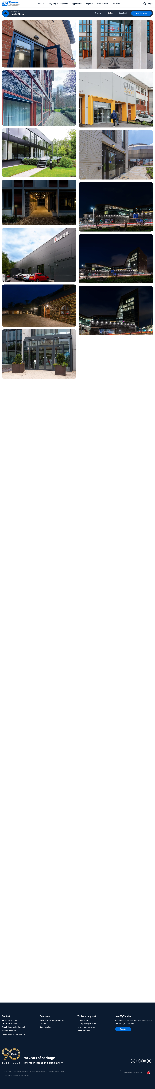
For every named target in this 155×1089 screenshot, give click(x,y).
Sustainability (45, 1027)
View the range (141, 13)
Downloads (123, 13)
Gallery (110, 13)
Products (14, 12)
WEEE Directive (84, 1031)
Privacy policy (8, 1071)
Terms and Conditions (21, 1071)
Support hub (83, 1021)
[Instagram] (144, 1061)
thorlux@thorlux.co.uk (16, 1027)
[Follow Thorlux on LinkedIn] (133, 1061)
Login (150, 4)
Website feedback (9, 1031)
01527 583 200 (11, 1021)
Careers (43, 1024)
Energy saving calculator (87, 1024)
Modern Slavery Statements (38, 1071)
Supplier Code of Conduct (57, 1071)
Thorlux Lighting (24, 1075)
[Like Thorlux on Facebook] (138, 1061)
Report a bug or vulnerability (13, 1034)
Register (123, 1029)
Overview (98, 13)
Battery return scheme (86, 1027)
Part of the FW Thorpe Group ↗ (52, 1021)
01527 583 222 (15, 1024)
